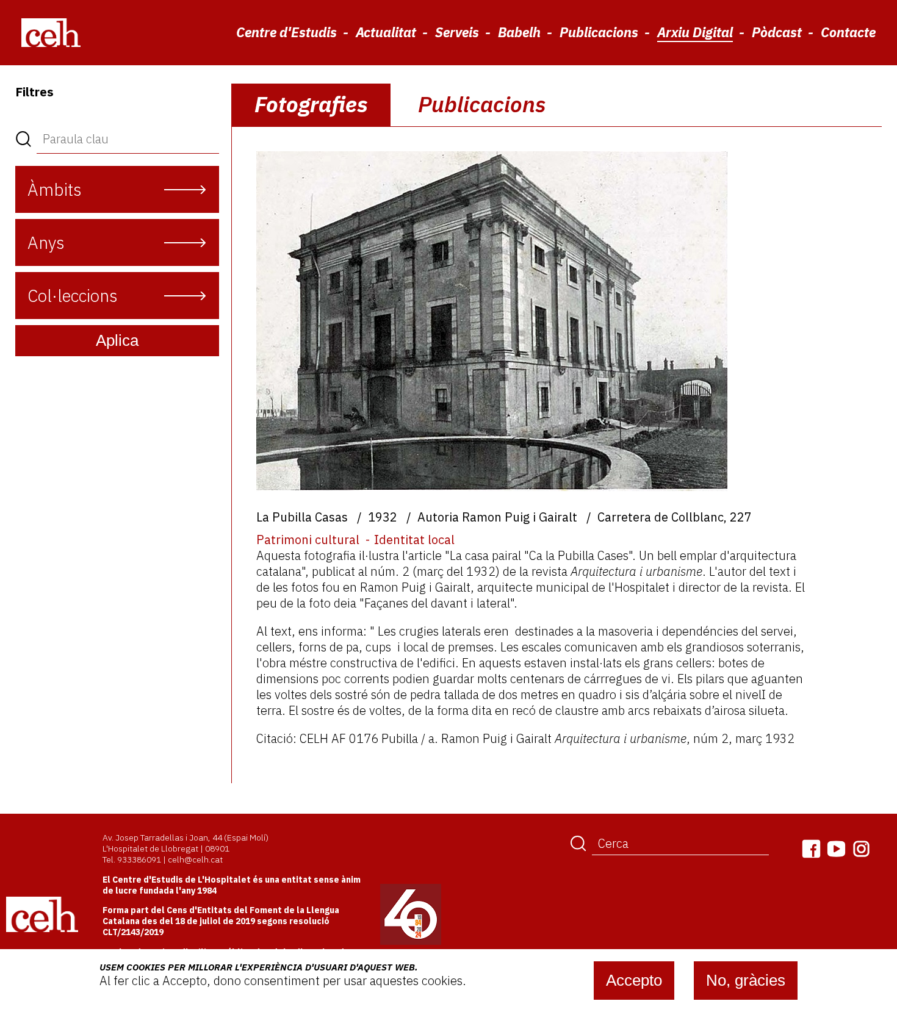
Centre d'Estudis (286, 32)
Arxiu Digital (695, 32)
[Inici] (51, 32)
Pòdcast (777, 32)
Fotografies (311, 104)
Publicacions (599, 32)
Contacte (848, 32)
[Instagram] (861, 848)
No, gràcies (745, 980)
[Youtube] (836, 848)
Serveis (457, 32)
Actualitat (386, 32)
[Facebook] (811, 848)
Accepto (634, 980)
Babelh (519, 32)
